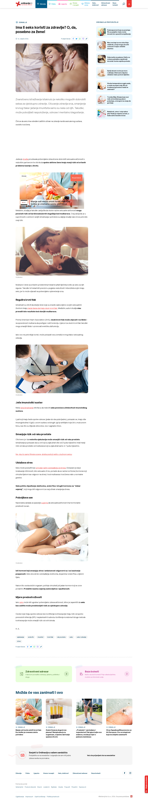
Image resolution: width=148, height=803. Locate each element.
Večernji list (19, 787)
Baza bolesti (95, 773)
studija (25, 159)
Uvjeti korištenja (40, 796)
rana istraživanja (26, 408)
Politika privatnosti (53, 796)
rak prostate (61, 637)
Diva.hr (39, 787)
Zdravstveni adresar (80, 773)
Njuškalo (54, 787)
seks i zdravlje (81, 637)
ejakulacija (20, 637)
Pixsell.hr (75, 787)
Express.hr (82, 787)
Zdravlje (43, 4)
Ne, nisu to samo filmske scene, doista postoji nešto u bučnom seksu (44, 454)
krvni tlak (50, 637)
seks (22, 602)
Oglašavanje (20, 796)
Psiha (54, 4)
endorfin (31, 637)
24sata (60, 787)
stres (19, 641)
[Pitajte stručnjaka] (146, 784)
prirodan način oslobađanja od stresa (51, 468)
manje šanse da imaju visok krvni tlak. (42, 308)
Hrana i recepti (48, 773)
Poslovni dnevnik (30, 787)
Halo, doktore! (63, 773)
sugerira (44, 503)
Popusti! (67, 787)
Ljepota (64, 4)
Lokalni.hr (46, 787)
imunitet (40, 637)
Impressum (29, 796)
